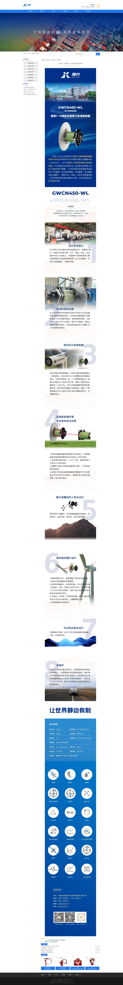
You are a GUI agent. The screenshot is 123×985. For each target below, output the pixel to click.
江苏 (62, 982)
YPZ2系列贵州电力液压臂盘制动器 (92, 968)
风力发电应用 (30, 63)
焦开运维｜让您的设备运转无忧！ (51, 941)
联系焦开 (88, 11)
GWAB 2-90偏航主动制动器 (33, 53)
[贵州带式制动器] (48, 961)
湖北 (64, 982)
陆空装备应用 (30, 77)
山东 (66, 982)
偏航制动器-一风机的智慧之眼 (47, 952)
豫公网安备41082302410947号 (66, 981)
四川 (70, 982)
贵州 (68, 982)
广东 (60, 982)
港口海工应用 (30, 66)
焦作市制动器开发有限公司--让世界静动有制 (50, 946)
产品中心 (54, 11)
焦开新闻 (59, 60)
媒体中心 (77, 11)
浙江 (56, 982)
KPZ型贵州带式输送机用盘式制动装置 (77, 968)
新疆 (73, 982)
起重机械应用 (30, 74)
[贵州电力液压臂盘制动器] (92, 961)
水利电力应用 (30, 68)
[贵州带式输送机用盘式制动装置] (77, 961)
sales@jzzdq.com (29, 90)
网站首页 (31, 11)
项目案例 (65, 11)
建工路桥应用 (30, 80)
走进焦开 (42, 11)
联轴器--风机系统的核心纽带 (46, 950)
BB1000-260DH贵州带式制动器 (63, 968)
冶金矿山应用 (30, 71)
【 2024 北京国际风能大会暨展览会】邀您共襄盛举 (55, 940)
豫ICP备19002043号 (54, 981)
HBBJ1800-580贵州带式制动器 (48, 968)
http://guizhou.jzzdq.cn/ (30, 92)
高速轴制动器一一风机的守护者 (47, 948)
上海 (58, 982)
